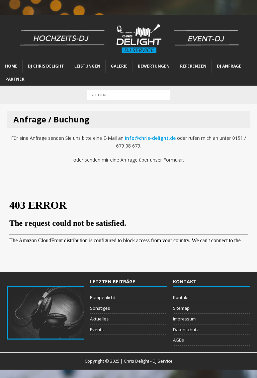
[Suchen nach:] (128, 94)
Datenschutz (186, 329)
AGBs (178, 340)
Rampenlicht (102, 297)
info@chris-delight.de (150, 138)
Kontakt (181, 297)
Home (11, 66)
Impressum (184, 319)
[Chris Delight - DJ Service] (128, 37)
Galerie (119, 66)
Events (97, 329)
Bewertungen (154, 66)
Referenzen (193, 66)
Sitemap (181, 308)
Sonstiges (100, 308)
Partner (14, 79)
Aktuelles (99, 319)
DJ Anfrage (229, 66)
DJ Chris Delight (46, 66)
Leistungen (87, 66)
